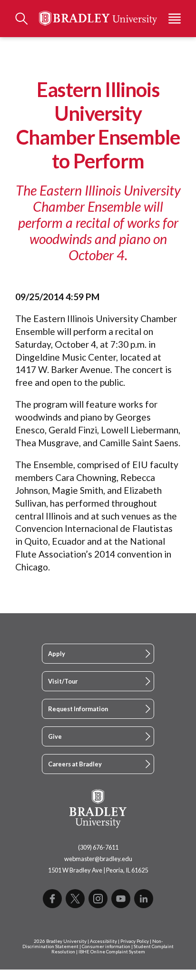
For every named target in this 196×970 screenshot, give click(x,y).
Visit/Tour (63, 681)
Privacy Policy (134, 941)
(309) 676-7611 (98, 847)
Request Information (78, 709)
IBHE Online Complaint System (111, 951)
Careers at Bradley (75, 764)
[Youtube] (120, 898)
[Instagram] (98, 898)
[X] (75, 898)
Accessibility (103, 941)
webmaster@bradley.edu (98, 858)
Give (55, 736)
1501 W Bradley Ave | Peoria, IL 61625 (98, 870)
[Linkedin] (143, 898)
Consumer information (106, 946)
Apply (56, 653)
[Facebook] (52, 898)
